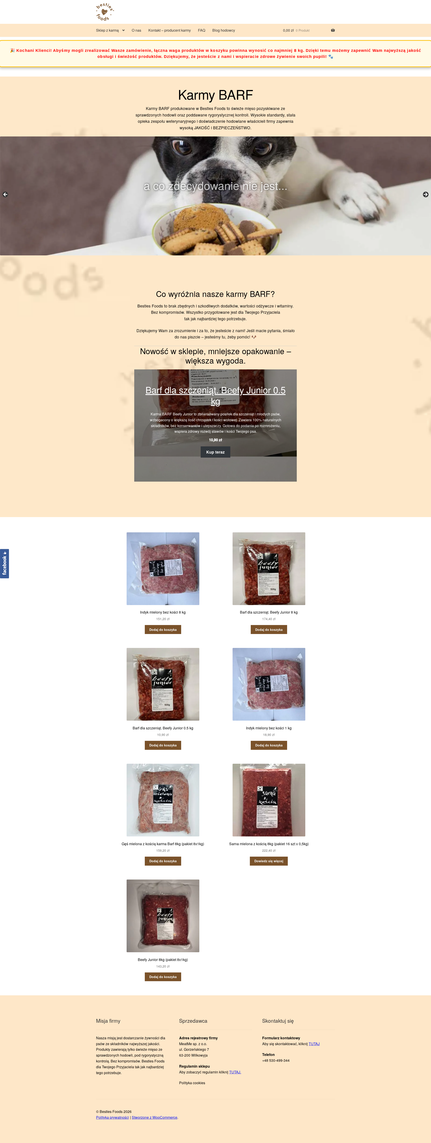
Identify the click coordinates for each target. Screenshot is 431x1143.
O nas (136, 30)
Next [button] (425, 194)
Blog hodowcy (223, 30)
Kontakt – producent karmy (169, 30)
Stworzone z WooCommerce (154, 1117)
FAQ (201, 30)
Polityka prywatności (112, 1117)
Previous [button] (5, 194)
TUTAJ (314, 1043)
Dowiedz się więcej (268, 861)
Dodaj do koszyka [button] (163, 629)
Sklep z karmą (107, 30)
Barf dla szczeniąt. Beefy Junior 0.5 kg (215, 395)
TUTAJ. (235, 1072)
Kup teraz (215, 452)
